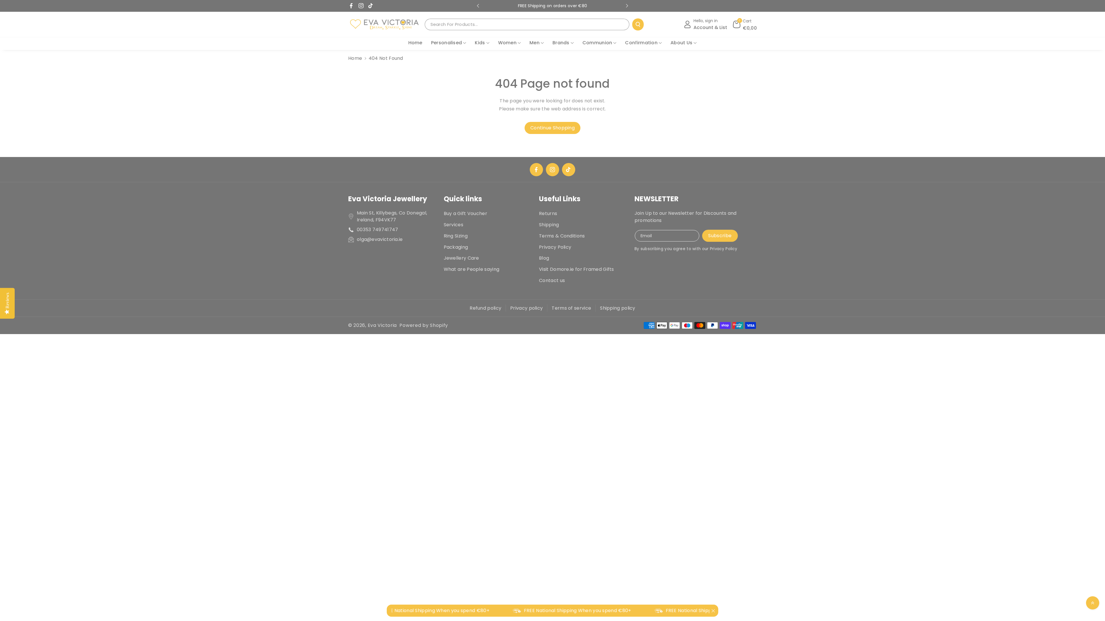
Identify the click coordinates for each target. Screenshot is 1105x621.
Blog (544, 258)
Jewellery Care (461, 258)
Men (534, 42)
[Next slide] (627, 6)
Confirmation (641, 42)
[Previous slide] (478, 6)
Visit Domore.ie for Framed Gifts (576, 269)
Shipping (549, 224)
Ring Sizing (456, 236)
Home (355, 58)
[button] (745, 24)
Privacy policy (526, 308)
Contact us (552, 280)
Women (507, 42)
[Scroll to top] (1092, 603)
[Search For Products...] (638, 24)
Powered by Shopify (423, 325)
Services (453, 224)
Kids (480, 42)
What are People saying (472, 269)
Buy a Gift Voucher (465, 213)
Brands (560, 42)
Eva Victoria (382, 325)
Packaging (456, 247)
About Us (681, 42)
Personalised (446, 42)
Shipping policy (617, 308)
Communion (597, 42)
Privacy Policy (555, 247)
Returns (548, 213)
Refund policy (485, 308)
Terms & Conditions (562, 236)
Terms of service (571, 308)
